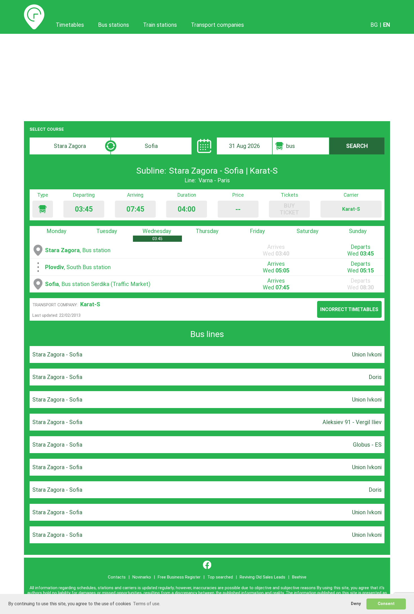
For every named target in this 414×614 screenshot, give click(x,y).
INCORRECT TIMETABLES (349, 309)
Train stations (160, 24)
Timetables (34, 7)
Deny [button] (356, 603)
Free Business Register (179, 577)
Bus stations (113, 24)
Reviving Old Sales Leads (262, 577)
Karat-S (90, 304)
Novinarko (141, 577)
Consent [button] (386, 603)
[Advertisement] (207, 76)
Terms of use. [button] (146, 603)
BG (374, 24)
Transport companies (217, 24)
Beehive (299, 577)
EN (386, 24)
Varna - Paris (214, 180)
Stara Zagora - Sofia (57, 354)
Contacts (117, 577)
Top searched (220, 577)
